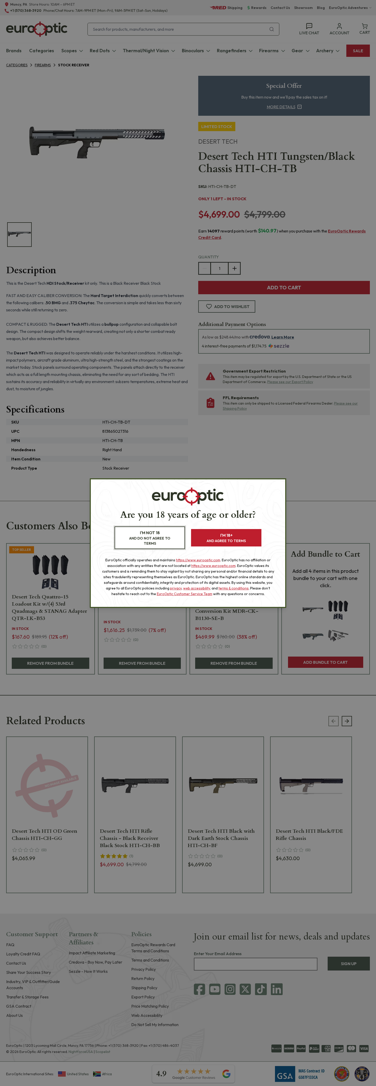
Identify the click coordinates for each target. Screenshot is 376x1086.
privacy (176, 588)
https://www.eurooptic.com (198, 560)
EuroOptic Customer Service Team (184, 594)
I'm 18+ (226, 538)
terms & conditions (233, 588)
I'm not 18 (149, 538)
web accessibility (196, 588)
